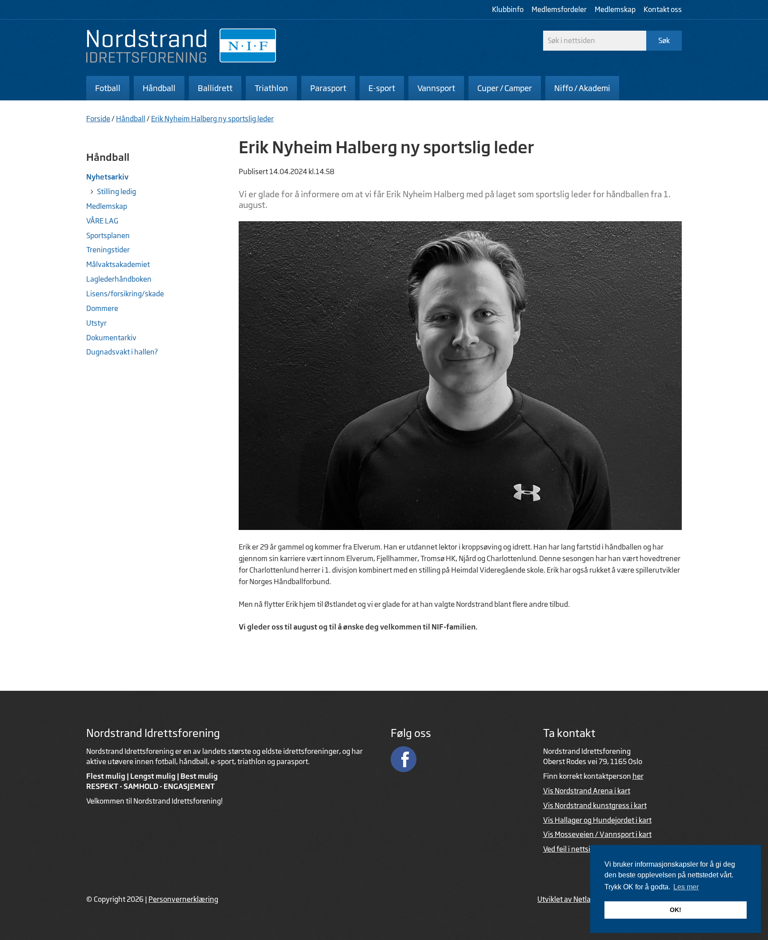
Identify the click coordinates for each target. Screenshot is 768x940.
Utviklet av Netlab (566, 899)
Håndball (130, 118)
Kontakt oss (663, 9)
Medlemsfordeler (559, 9)
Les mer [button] (686, 887)
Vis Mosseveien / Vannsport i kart (597, 834)
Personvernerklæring (183, 899)
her (638, 776)
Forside (98, 118)
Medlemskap (615, 9)
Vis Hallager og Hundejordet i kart (597, 820)
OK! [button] (675, 909)
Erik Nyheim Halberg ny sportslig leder (212, 118)
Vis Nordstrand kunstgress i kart (595, 805)
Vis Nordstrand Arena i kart (586, 790)
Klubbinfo (508, 9)
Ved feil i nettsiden (573, 848)
